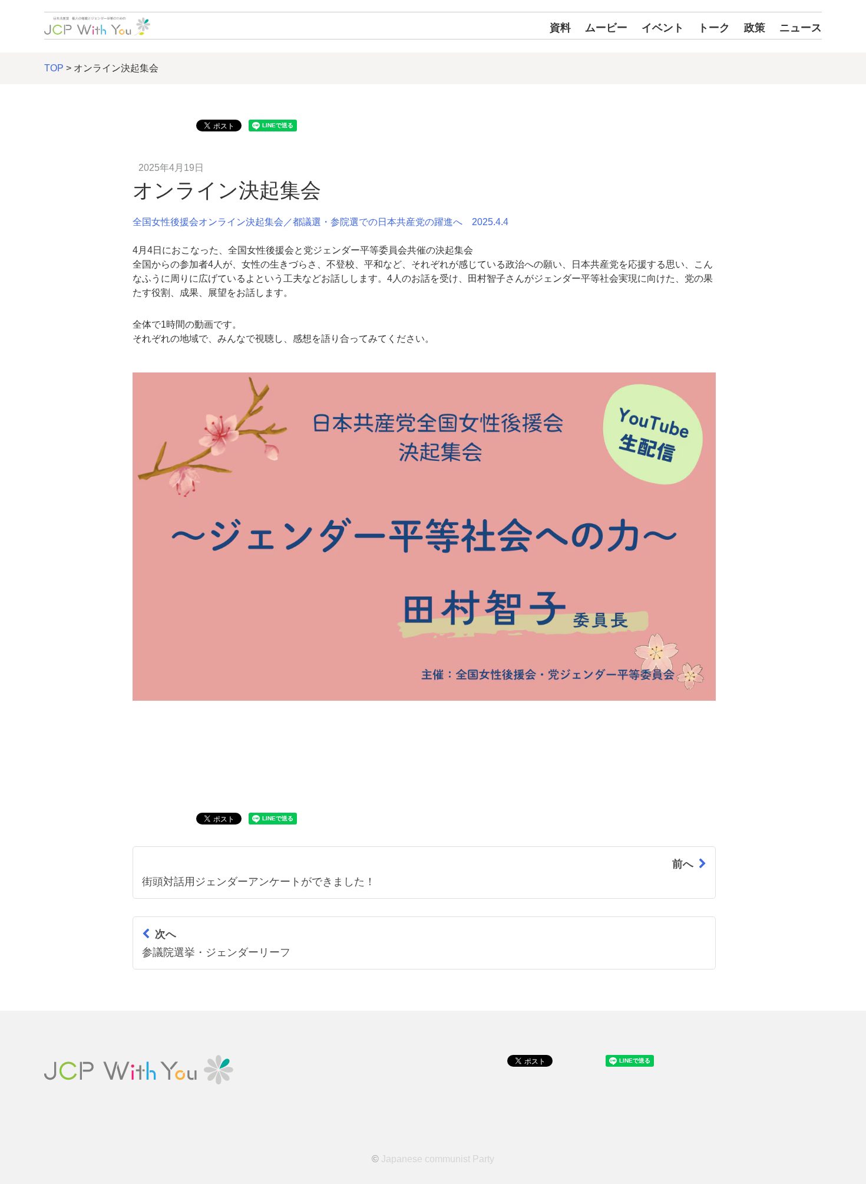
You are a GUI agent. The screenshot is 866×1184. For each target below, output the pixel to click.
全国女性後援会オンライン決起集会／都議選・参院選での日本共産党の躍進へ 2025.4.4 (320, 222)
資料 (560, 28)
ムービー (606, 28)
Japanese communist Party (437, 1159)
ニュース (800, 28)
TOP (54, 68)
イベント (663, 28)
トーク (714, 28)
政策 (754, 28)
